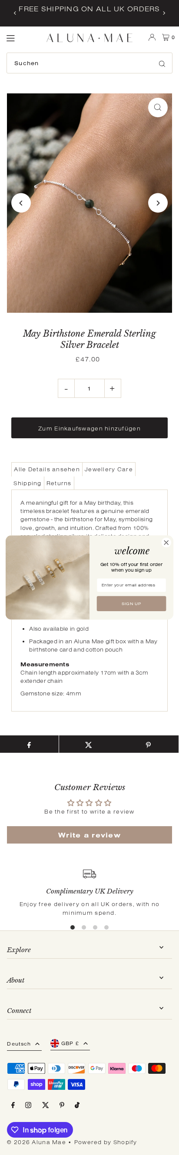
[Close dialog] (166, 543)
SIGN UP (131, 603)
